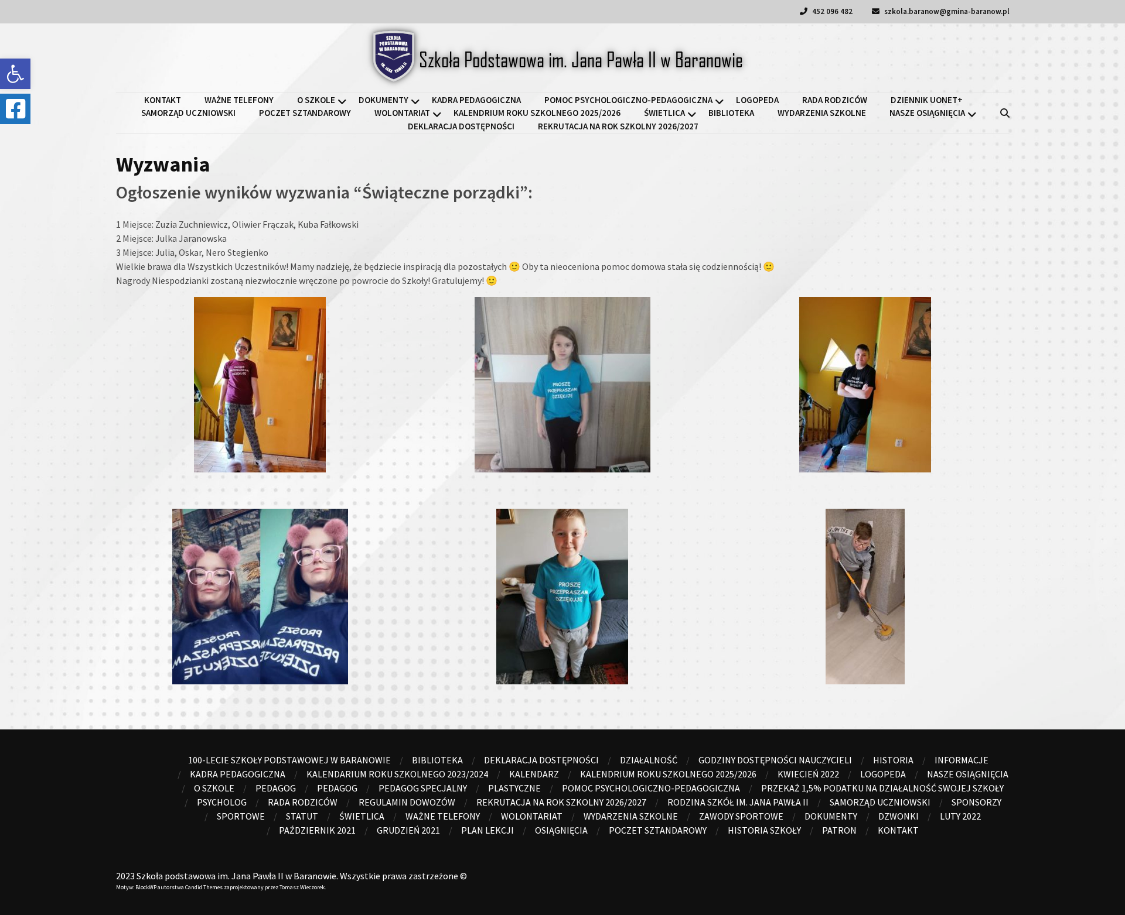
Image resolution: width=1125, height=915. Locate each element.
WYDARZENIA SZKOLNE (822, 112)
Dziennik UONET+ (927, 99)
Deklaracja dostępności (461, 126)
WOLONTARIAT (402, 112)
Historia (893, 760)
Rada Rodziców (834, 99)
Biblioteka (731, 112)
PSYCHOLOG (222, 802)
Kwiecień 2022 (808, 774)
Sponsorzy (976, 802)
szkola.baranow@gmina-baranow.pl (946, 11)
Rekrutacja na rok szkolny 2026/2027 (618, 126)
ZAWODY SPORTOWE (741, 816)
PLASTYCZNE (514, 788)
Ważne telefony (239, 99)
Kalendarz (534, 774)
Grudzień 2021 (408, 830)
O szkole (316, 99)
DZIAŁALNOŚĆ (648, 760)
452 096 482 (831, 11)
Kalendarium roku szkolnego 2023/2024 (397, 774)
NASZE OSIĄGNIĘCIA (927, 112)
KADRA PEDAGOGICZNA (476, 99)
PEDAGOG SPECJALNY (423, 788)
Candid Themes (204, 887)
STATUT (302, 816)
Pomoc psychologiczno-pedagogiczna (628, 99)
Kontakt (162, 99)
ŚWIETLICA (664, 112)
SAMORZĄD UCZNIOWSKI (188, 112)
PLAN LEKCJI (487, 830)
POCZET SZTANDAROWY (305, 112)
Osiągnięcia (561, 830)
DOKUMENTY (383, 99)
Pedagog (275, 788)
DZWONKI (898, 816)
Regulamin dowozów (407, 802)
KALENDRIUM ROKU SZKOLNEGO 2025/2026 (537, 112)
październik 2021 (317, 830)
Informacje (961, 760)
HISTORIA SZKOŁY (764, 830)
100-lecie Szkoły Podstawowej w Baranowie (289, 760)
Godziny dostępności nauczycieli (775, 760)
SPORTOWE (241, 816)
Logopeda (757, 99)
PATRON (839, 830)
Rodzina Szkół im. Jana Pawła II (738, 802)
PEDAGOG (337, 788)
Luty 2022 (960, 816)
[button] (15, 74)
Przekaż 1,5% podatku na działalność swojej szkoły (882, 788)
